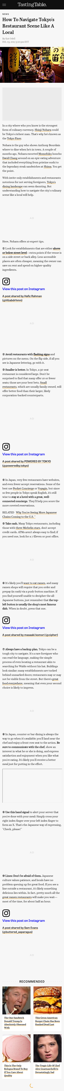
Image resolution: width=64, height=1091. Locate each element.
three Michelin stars (28, 528)
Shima (47, 166)
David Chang (9, 158)
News (5, 14)
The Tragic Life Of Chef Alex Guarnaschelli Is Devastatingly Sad (47, 1069)
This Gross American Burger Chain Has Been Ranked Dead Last (47, 1021)
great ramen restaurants (17, 897)
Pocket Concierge (23, 488)
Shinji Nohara (43, 129)
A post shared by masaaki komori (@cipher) (30, 635)
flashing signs (41, 354)
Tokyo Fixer (14, 138)
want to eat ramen (34, 583)
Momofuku (45, 153)
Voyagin (42, 488)
